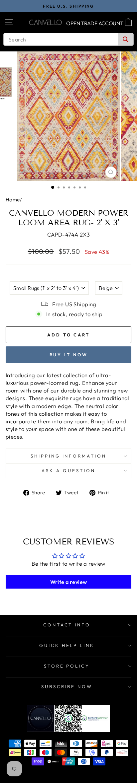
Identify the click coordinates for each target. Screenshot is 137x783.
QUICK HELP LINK (67, 645)
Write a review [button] (68, 582)
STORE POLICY (67, 666)
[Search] (125, 39)
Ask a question (68, 470)
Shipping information (69, 456)
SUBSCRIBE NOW (67, 686)
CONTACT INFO (67, 624)
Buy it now (69, 354)
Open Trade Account (94, 23)
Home (13, 199)
